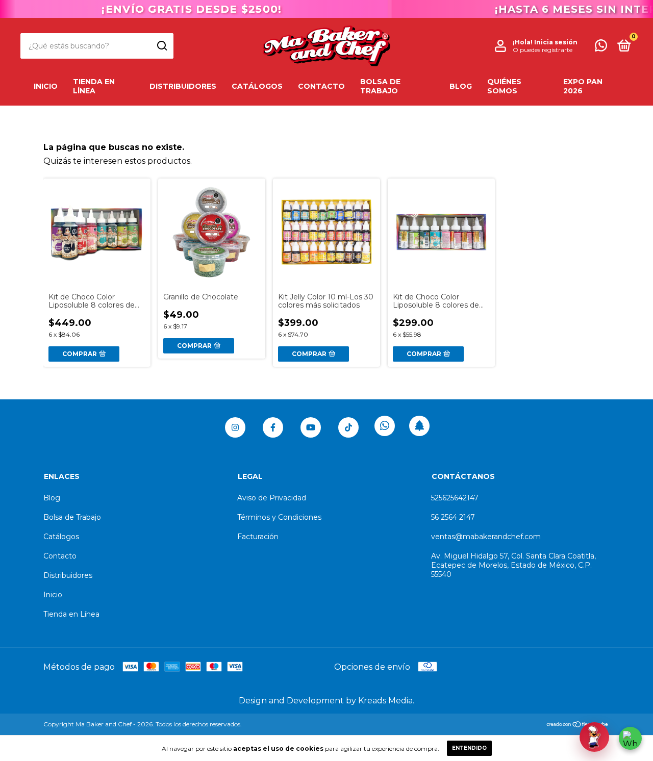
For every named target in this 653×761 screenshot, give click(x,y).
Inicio (46, 86)
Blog (460, 86)
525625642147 (455, 497)
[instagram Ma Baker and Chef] (235, 427)
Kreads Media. (386, 700)
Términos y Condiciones (279, 517)
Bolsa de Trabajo (380, 86)
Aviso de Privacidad (271, 497)
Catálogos (257, 86)
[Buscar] (161, 46)
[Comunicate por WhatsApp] (601, 47)
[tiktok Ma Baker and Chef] (348, 427)
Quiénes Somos (504, 86)
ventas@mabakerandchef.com (486, 536)
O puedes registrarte (542, 50)
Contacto (321, 86)
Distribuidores (182, 86)
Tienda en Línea (94, 86)
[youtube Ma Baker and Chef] (310, 427)
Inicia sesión (555, 42)
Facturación (258, 536)
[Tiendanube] (578, 725)
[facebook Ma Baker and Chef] (273, 427)
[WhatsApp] (630, 738)
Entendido (469, 748)
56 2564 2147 (453, 517)
